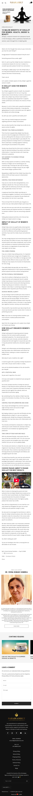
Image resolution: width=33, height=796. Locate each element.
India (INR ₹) (6, 787)
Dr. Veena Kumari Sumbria (8, 608)
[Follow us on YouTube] (21, 733)
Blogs (16, 768)
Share (3, 559)
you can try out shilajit (13, 298)
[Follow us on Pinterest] (16, 733)
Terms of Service (15, 676)
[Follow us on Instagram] (12, 733)
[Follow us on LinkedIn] (25, 733)
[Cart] (30, 3)
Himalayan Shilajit (7, 27)
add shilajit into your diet (11, 267)
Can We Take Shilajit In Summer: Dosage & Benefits (13, 657)
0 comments (9, 553)
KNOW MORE (16, 626)
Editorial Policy (16, 762)
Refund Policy (16, 754)
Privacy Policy (5, 676)
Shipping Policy (16, 757)
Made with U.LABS (16, 794)
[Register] (26, 781)
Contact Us (16, 765)
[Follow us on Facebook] (8, 733)
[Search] (5, 3)
